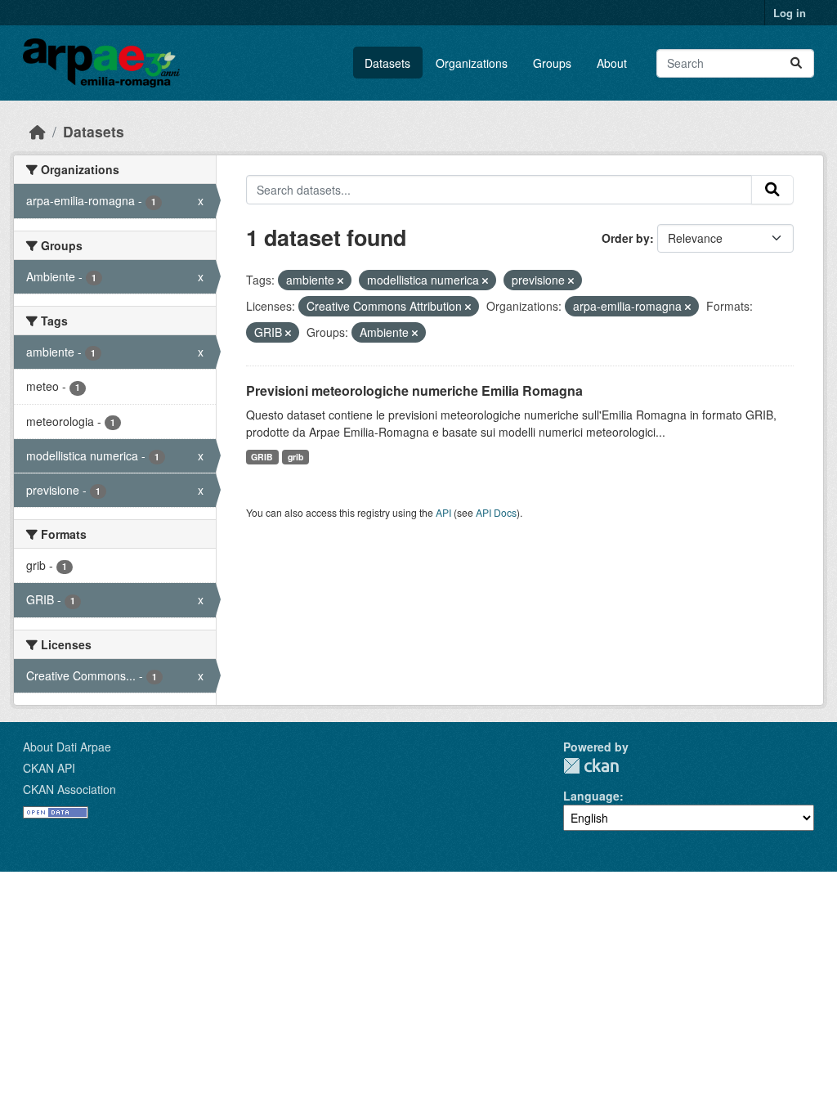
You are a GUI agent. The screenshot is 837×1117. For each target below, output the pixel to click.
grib (295, 457)
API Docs (496, 512)
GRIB (262, 457)
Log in (789, 12)
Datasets (387, 63)
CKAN (591, 765)
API (443, 512)
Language (591, 795)
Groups (552, 63)
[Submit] (796, 63)
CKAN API (49, 768)
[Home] (37, 131)
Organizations (472, 63)
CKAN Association (69, 789)
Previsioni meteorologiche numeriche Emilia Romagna (414, 390)
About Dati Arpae (67, 746)
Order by (626, 238)
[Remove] (340, 280)
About (612, 63)
